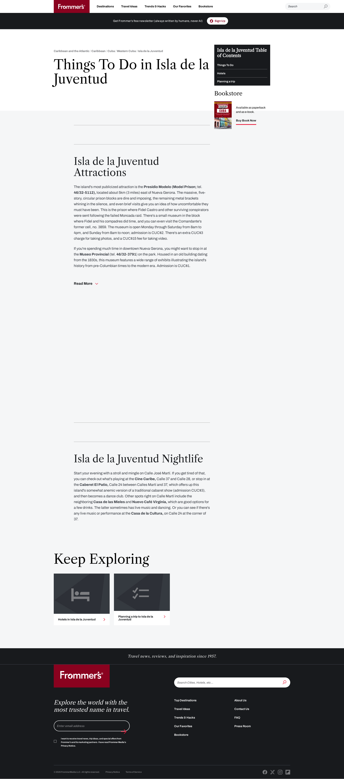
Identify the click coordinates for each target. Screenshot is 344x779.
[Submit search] (327, 6)
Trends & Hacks (155, 6)
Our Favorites (182, 6)
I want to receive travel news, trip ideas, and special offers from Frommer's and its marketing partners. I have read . (93, 742)
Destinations (105, 6)
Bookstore (206, 6)
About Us (240, 700)
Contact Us (241, 708)
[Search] (284, 682)
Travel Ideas (129, 6)
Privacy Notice (113, 772)
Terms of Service (134, 772)
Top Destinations (185, 700)
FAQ (237, 717)
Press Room (242, 726)
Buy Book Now (246, 120)
